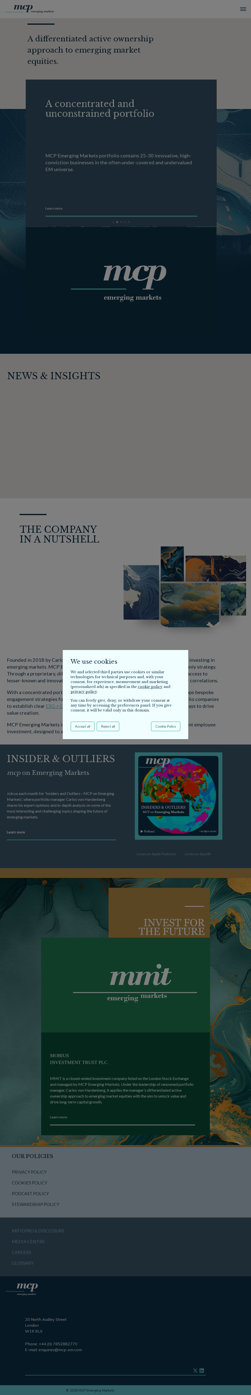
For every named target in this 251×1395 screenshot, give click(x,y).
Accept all (82, 726)
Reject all (108, 726)
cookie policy (150, 687)
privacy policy (84, 691)
